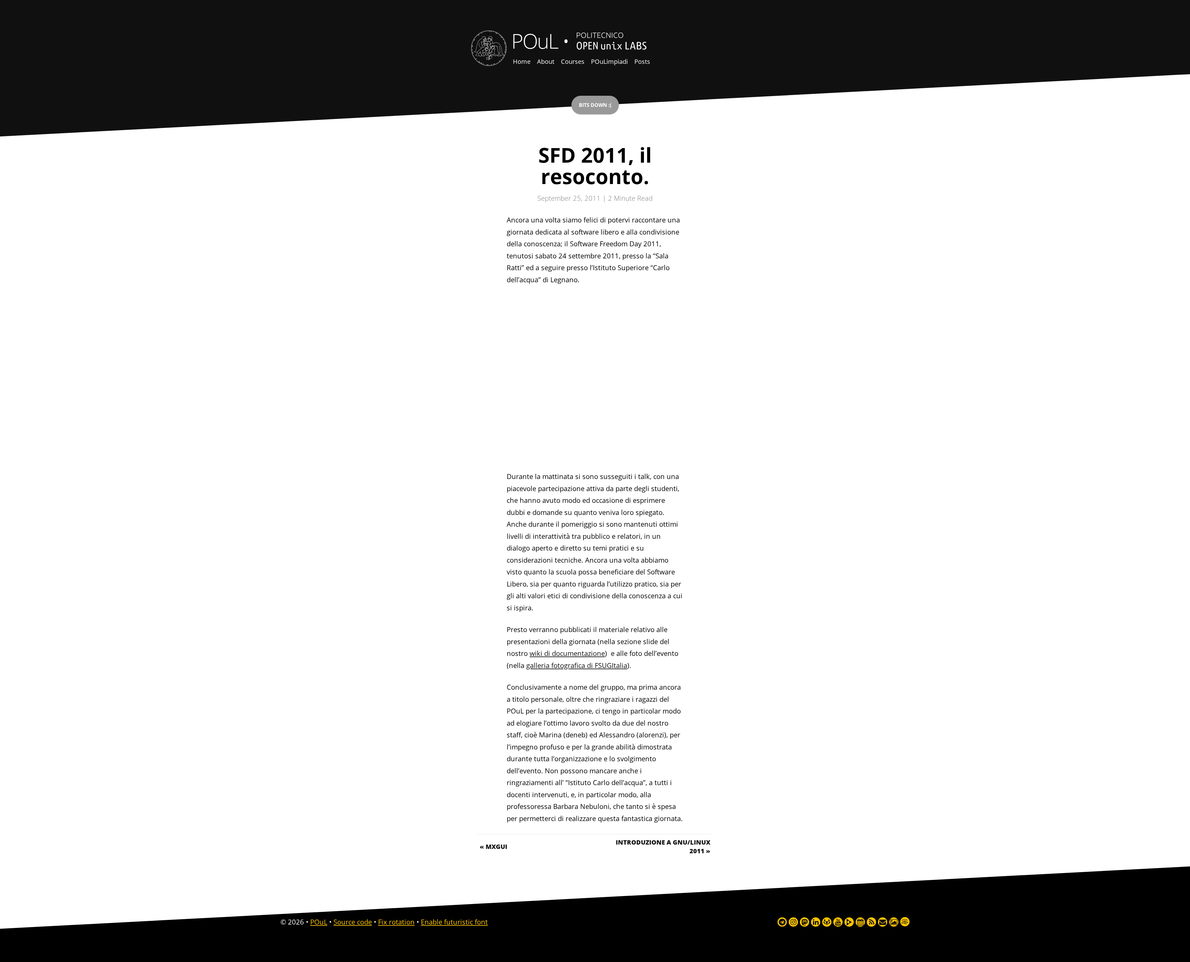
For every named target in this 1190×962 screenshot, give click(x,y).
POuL (534, 41)
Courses (572, 61)
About (545, 61)
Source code (352, 921)
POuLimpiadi (609, 61)
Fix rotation (396, 921)
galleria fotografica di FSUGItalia (576, 665)
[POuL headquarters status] (595, 105)
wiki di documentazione (567, 653)
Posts (642, 61)
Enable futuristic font (454, 921)
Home (522, 61)
